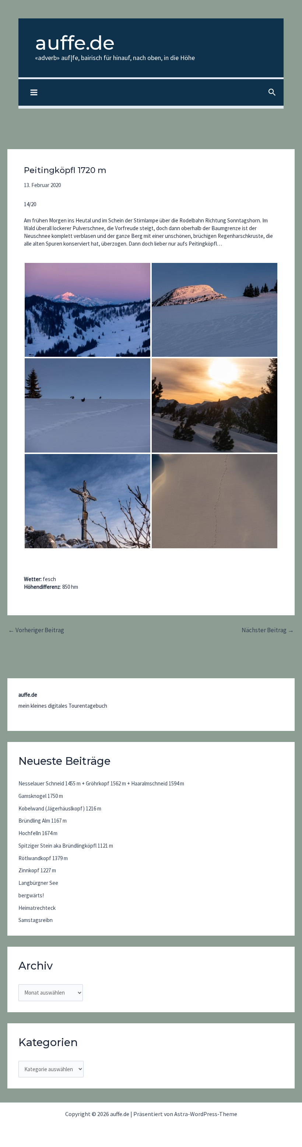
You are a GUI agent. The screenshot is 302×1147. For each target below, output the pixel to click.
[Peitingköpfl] (87, 501)
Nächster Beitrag (268, 630)
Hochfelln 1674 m (37, 833)
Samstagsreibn (35, 919)
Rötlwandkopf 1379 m (43, 858)
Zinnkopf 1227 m (37, 870)
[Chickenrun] (87, 405)
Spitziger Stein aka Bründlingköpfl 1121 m (65, 845)
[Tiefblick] (214, 501)
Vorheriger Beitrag (36, 630)
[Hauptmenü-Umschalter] (34, 92)
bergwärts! (31, 895)
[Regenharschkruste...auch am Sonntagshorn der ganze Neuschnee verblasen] (214, 310)
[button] (272, 92)
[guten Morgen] (214, 405)
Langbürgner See (38, 882)
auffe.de (75, 42)
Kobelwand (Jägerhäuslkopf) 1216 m (59, 808)
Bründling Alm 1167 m (42, 820)
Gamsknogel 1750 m (40, 795)
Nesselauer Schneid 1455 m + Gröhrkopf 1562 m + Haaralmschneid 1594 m (101, 783)
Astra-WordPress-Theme (205, 1114)
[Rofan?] (87, 310)
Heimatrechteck (37, 907)
